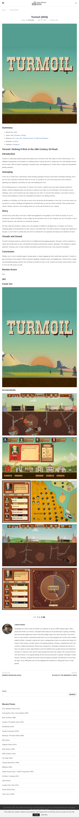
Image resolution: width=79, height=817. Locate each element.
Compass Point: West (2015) (10, 785)
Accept (36, 815)
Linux (17, 138)
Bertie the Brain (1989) (9, 717)
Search (4, 691)
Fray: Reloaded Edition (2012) (11, 708)
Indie (12, 135)
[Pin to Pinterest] (41, 617)
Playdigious (16, 144)
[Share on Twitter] (39, 617)
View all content (35, 809)
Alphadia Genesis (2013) (9, 744)
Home (3, 10)
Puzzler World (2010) (8, 789)
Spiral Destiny (6, 780)
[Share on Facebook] (37, 617)
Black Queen (6, 740)
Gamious (15, 141)
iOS (13, 138)
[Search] (76, 3)
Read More (44, 815)
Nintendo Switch (28, 138)
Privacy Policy (44, 809)
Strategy (23, 135)
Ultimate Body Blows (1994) (10, 762)
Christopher (31, 20)
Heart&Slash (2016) (8, 726)
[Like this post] (35, 617)
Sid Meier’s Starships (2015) (10, 776)
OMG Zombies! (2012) (9, 753)
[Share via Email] (44, 617)
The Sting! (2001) (7, 758)
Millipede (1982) (7, 767)
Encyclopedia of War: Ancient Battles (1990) (15, 713)
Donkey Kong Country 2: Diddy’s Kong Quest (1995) (18, 771)
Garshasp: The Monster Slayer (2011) (13, 722)
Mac (21, 138)
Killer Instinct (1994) (8, 749)
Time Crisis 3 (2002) (8, 794)
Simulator (17, 135)
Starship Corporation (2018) (10, 731)
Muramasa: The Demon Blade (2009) (13, 735)
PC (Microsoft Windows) (41, 138)
